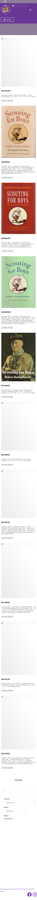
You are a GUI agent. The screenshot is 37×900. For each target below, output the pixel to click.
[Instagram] (35, 894)
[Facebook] (29, 894)
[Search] (33, 790)
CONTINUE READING (7, 100)
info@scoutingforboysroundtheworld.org (12, 878)
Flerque (2, 891)
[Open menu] (30, 10)
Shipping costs (4, 882)
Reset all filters (8, 818)
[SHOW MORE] (18, 780)
